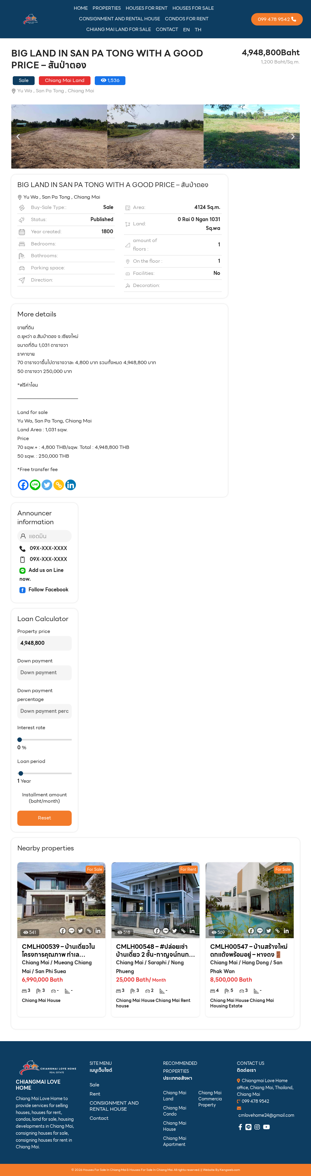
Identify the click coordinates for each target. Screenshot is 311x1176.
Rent (95, 1094)
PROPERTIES (107, 8)
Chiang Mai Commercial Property (209, 1098)
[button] (18, 136)
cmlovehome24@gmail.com (266, 1115)
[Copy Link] (58, 485)
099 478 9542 (255, 1101)
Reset (44, 818)
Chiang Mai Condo (174, 1111)
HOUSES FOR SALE (193, 8)
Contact (99, 1118)
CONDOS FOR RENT (187, 18)
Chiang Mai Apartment (174, 1141)
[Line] (35, 485)
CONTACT (167, 29)
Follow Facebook (49, 589)
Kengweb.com (230, 1169)
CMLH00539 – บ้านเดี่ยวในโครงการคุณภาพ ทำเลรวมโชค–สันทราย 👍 (58, 951)
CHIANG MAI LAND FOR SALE (118, 29)
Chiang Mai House (174, 1126)
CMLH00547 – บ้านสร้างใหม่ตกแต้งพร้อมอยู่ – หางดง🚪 (249, 951)
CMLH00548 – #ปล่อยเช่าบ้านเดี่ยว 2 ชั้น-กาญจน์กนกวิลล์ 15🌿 (154, 951)
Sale (94, 1085)
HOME (81, 8)
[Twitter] (47, 485)
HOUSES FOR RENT (147, 8)
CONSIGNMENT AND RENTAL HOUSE (119, 18)
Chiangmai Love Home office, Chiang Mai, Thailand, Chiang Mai (265, 1087)
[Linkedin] (70, 485)
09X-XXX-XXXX (48, 548)
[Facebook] (23, 485)
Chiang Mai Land (174, 1095)
